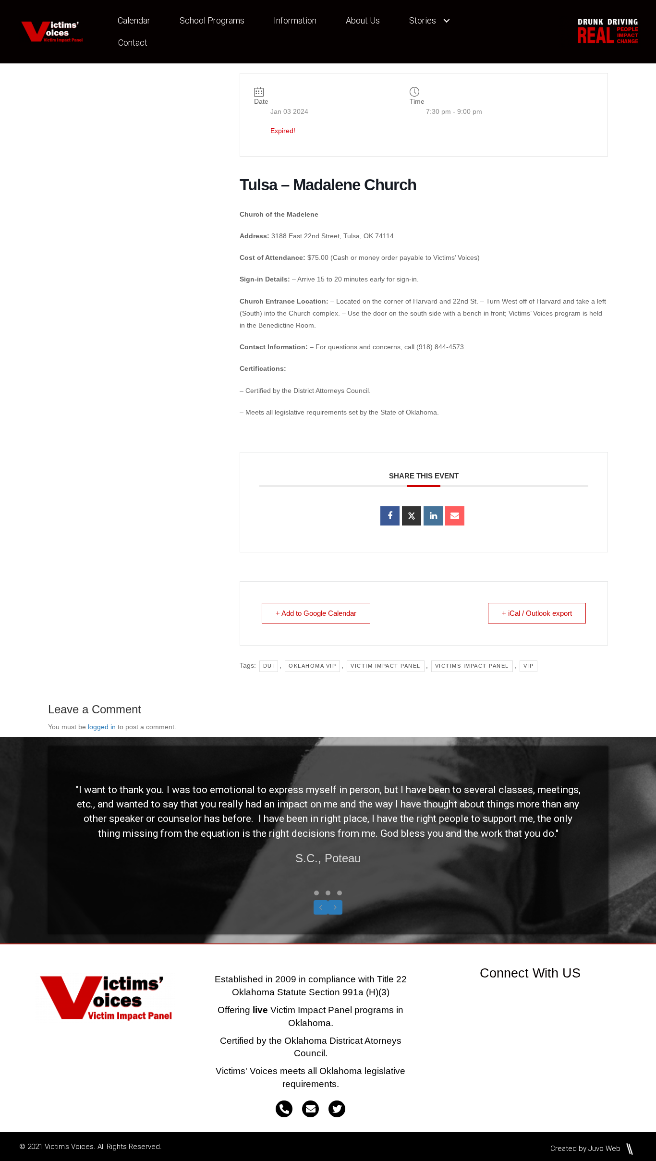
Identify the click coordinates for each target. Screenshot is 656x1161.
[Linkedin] (433, 516)
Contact (132, 42)
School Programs (212, 20)
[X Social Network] (411, 516)
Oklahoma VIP (312, 666)
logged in (102, 727)
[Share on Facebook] (390, 516)
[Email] (454, 516)
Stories (422, 20)
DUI (269, 666)
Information (295, 20)
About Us (363, 20)
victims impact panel (472, 666)
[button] (446, 21)
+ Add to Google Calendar (316, 613)
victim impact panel (386, 666)
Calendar (134, 20)
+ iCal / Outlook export (537, 613)
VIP (528, 666)
